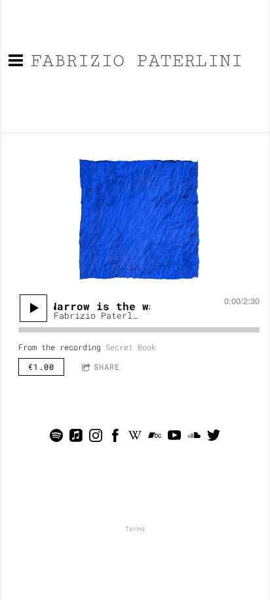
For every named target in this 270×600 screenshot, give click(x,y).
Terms (135, 529)
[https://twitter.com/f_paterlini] (213, 437)
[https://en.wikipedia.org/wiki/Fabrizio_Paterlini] (135, 437)
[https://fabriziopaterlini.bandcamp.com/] (154, 437)
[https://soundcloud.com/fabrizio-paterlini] (194, 437)
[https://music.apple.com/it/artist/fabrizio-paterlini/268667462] (76, 437)
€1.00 (41, 366)
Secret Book (131, 347)
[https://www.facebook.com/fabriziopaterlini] (115, 437)
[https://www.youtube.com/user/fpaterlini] (174, 437)
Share (107, 366)
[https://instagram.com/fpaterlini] (95, 437)
